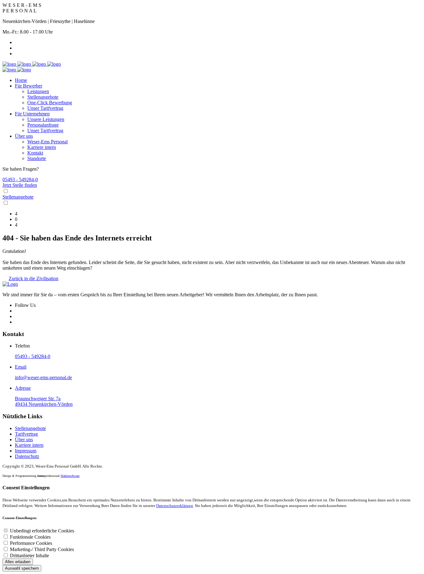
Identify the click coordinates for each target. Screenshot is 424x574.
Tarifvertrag (26, 434)
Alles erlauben (17, 561)
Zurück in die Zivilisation (33, 278)
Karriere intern (41, 147)
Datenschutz (27, 456)
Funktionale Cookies (30, 537)
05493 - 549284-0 (20, 179)
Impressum (25, 450)
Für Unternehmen (32, 113)
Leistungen (38, 91)
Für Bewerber (28, 85)
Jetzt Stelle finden (19, 185)
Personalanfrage (43, 125)
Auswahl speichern (22, 568)
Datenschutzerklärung (174, 505)
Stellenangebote (42, 97)
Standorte (36, 158)
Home (21, 80)
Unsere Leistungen (45, 119)
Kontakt (35, 152)
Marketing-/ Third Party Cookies (42, 549)
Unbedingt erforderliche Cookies (42, 530)
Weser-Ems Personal (47, 141)
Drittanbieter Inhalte (29, 555)
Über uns (24, 136)
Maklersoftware (70, 476)
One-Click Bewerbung (49, 102)
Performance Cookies (31, 543)
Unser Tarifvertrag (45, 108)
